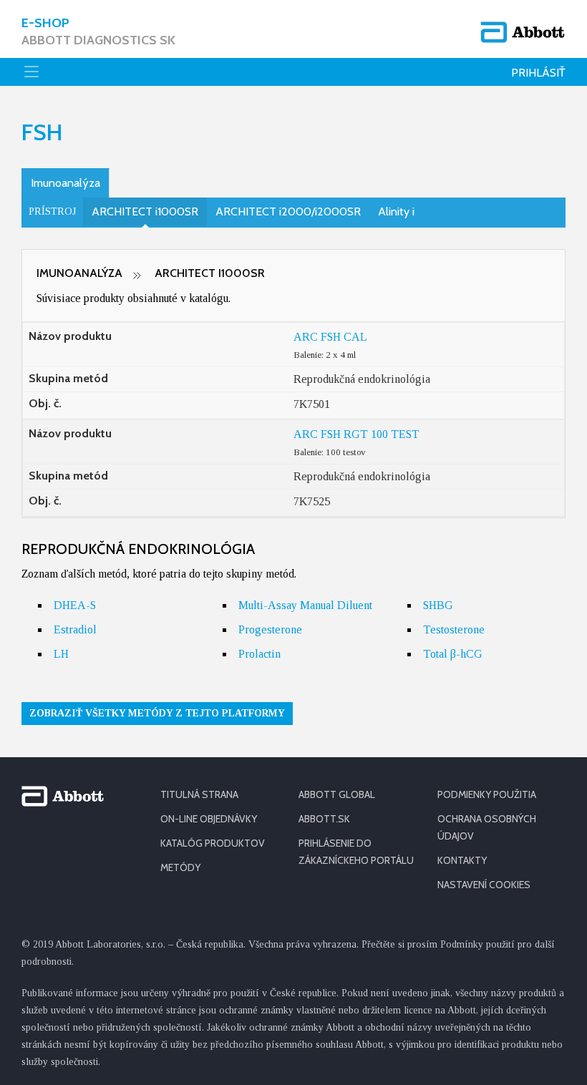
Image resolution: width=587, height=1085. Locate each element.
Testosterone (454, 629)
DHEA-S (75, 605)
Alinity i (396, 211)
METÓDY (180, 867)
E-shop (98, 31)
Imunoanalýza (65, 183)
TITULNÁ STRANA (199, 794)
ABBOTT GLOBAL (337, 794)
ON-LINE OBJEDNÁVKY (208, 818)
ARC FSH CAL (330, 337)
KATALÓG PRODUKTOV (212, 843)
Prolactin (259, 654)
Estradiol (75, 629)
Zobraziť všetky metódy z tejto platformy (157, 713)
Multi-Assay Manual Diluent (305, 605)
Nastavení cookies (483, 884)
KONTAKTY (462, 860)
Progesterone (270, 629)
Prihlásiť (538, 72)
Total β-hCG (452, 654)
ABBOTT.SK (324, 818)
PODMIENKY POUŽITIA (486, 794)
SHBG (438, 605)
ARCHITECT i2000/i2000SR (288, 211)
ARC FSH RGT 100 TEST (356, 434)
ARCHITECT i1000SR (145, 211)
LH (61, 654)
